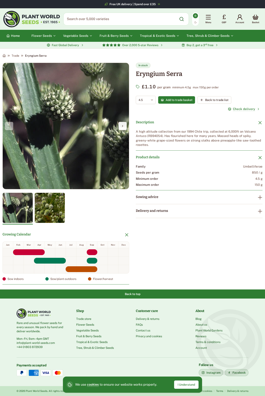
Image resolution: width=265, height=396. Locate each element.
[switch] (195, 19)
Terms (219, 391)
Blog (198, 318)
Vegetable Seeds (87, 330)
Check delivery (244, 109)
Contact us (143, 330)
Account (201, 347)
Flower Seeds (85, 324)
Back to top (132, 294)
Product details (148, 157)
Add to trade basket (179, 100)
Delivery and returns (152, 211)
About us (201, 324)
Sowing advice (147, 197)
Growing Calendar (16, 234)
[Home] (4, 55)
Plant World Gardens (209, 330)
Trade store (83, 318)
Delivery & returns (147, 318)
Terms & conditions (207, 342)
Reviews (200, 336)
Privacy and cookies (149, 336)
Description (145, 122)
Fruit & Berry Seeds (88, 336)
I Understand (186, 384)
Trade (15, 55)
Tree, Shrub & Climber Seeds (95, 347)
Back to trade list (217, 100)
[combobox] (142, 100)
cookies (93, 384)
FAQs (139, 324)
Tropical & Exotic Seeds (92, 342)
